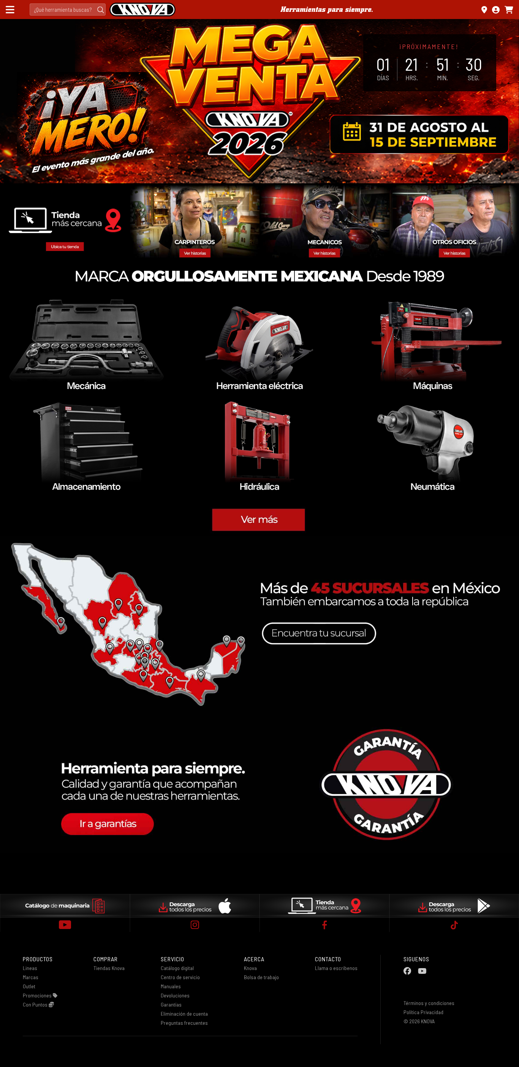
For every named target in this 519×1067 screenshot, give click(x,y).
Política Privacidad (423, 1012)
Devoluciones (175, 995)
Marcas (30, 977)
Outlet (29, 986)
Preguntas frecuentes (184, 1022)
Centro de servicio (180, 977)
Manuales (171, 986)
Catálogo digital (177, 968)
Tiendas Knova (109, 968)
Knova (250, 968)
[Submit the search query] (100, 9)
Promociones (38, 995)
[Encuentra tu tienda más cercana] (484, 9)
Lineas (30, 968)
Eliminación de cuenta (184, 1013)
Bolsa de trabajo (261, 977)
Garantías (171, 1004)
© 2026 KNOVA (419, 1021)
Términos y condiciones (428, 1003)
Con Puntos (36, 1004)
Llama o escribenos (336, 968)
